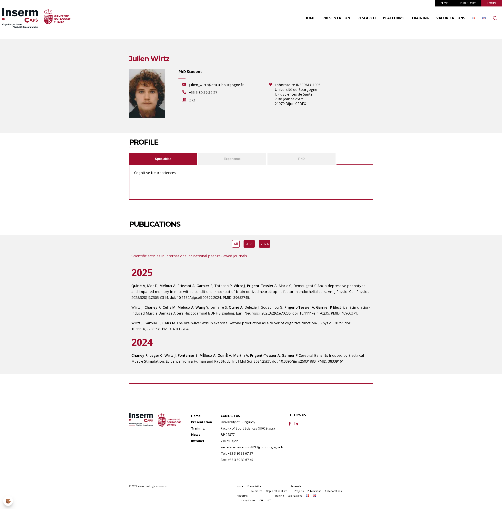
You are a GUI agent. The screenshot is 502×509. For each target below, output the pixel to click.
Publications (314, 491)
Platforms (242, 495)
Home (196, 416)
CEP (261, 500)
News (195, 434)
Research (296, 486)
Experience (232, 159)
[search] (495, 18)
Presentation (201, 422)
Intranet (198, 441)
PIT (269, 500)
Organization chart (276, 491)
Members (256, 491)
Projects (299, 491)
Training (198, 428)
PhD (301, 159)
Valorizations (295, 495)
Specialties (163, 159)
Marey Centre (248, 500)
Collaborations (333, 491)
